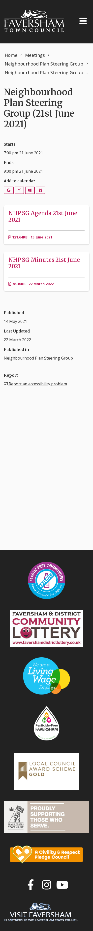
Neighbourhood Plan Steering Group (38, 358)
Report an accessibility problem (37, 384)
